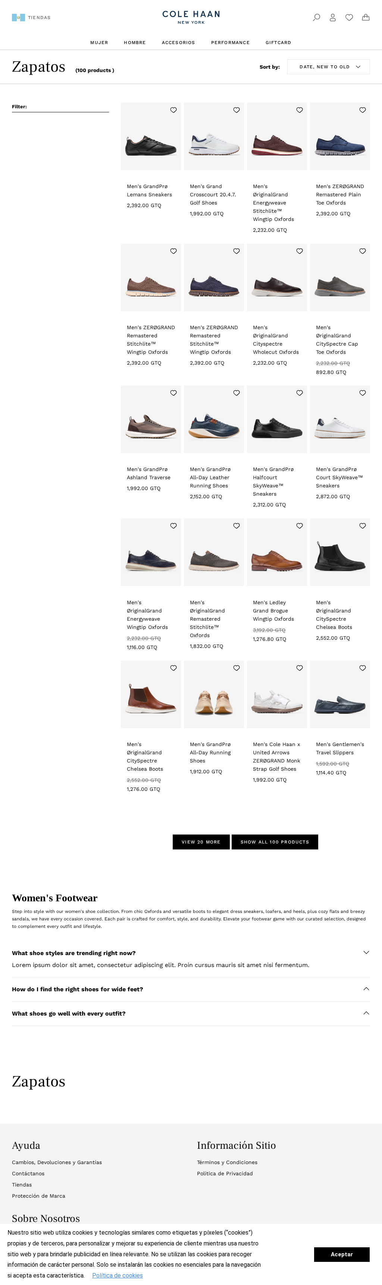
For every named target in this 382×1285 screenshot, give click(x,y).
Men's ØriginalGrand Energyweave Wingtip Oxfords (147, 614)
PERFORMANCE (230, 42)
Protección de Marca (38, 1196)
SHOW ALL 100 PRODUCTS (275, 842)
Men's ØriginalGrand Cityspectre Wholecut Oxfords (276, 339)
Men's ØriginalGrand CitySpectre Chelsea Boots (334, 614)
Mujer (99, 42)
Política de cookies (117, 1275)
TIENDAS (39, 17)
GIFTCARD (279, 42)
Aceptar (342, 1254)
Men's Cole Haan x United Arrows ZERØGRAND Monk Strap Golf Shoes (276, 756)
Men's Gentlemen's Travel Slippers (340, 748)
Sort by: (270, 67)
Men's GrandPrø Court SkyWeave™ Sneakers (339, 477)
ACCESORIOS (178, 42)
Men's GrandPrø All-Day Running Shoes (210, 752)
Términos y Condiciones (227, 1162)
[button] (191, 953)
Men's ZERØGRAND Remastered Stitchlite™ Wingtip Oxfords (151, 339)
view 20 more (201, 842)
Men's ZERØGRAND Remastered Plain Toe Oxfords (340, 194)
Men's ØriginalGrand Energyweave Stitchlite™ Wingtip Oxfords (273, 202)
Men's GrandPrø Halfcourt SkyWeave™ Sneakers (273, 481)
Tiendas (22, 1185)
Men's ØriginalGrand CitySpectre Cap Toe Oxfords (337, 339)
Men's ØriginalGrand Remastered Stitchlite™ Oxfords (207, 618)
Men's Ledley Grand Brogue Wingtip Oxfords (273, 610)
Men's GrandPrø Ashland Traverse (148, 473)
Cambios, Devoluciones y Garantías (57, 1162)
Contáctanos (28, 1173)
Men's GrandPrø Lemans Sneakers (149, 190)
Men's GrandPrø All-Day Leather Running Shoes (210, 477)
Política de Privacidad (225, 1173)
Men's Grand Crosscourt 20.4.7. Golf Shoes (213, 194)
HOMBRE (135, 42)
